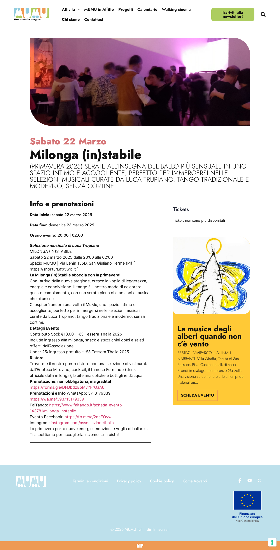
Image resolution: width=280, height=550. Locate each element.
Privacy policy (129, 481)
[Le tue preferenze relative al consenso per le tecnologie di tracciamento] (272, 542)
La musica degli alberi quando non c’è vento (209, 336)
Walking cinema (176, 9)
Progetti (125, 9)
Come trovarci (195, 481)
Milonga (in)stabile (86, 154)
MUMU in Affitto (99, 9)
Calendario (147, 9)
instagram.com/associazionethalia (82, 422)
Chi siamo (71, 19)
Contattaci (93, 19)
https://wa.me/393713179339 (57, 399)
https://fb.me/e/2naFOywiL (90, 417)
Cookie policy (162, 481)
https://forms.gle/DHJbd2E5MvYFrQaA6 (67, 387)
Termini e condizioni (90, 481)
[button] (263, 14)
